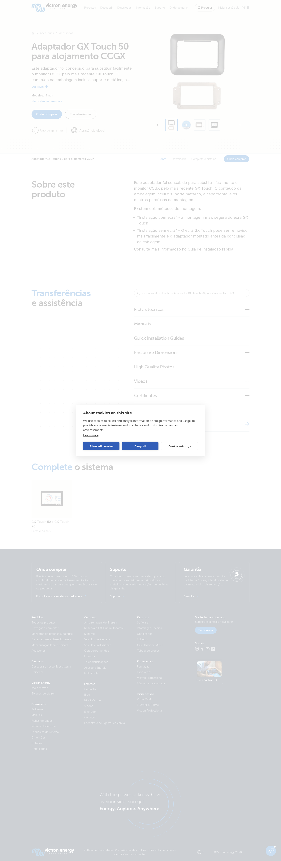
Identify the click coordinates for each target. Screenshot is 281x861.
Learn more (90, 435)
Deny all (140, 446)
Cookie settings (179, 446)
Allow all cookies (101, 446)
